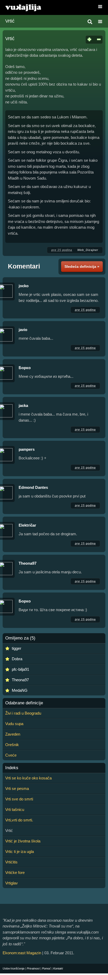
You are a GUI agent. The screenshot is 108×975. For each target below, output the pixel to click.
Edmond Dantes (33, 487)
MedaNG (20, 690)
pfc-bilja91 (20, 669)
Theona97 (27, 563)
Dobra (17, 659)
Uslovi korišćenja (13, 968)
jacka (23, 405)
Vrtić (9, 21)
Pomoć (46, 968)
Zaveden (12, 734)
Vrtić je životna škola (22, 841)
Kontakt (58, 968)
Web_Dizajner (87, 249)
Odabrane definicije (24, 703)
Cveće (11, 755)
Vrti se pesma (17, 788)
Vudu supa (14, 723)
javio (23, 329)
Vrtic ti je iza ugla (19, 851)
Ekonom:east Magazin (22, 953)
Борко (25, 367)
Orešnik (12, 744)
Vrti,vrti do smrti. (19, 820)
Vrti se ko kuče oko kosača (28, 778)
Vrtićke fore (15, 872)
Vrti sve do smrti (19, 799)
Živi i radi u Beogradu (23, 713)
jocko (24, 286)
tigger (16, 648)
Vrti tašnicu (14, 809)
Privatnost (33, 968)
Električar (28, 525)
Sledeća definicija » (81, 266)
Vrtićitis (11, 862)
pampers (27, 449)
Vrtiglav (11, 883)
